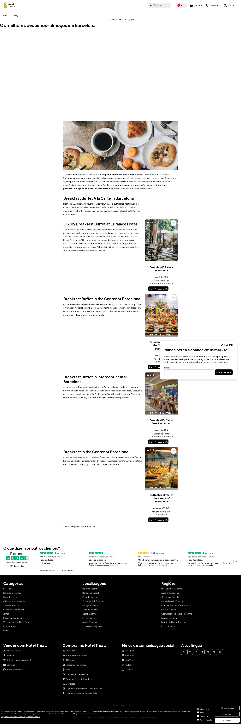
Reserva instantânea (12, 618)
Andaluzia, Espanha (170, 593)
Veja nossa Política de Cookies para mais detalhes (20, 717)
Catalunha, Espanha (170, 597)
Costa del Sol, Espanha (92, 601)
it (196, 652)
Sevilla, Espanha (89, 622)
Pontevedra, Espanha (92, 626)
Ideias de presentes (12, 593)
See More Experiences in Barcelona (79, 526)
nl (220, 652)
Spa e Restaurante (11, 597)
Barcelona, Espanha (91, 593)
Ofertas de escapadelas (14, 601)
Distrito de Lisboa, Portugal (173, 622)
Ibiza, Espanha (88, 618)
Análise (202, 713)
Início (5, 15)
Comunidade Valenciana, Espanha (176, 613)
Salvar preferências (227, 708)
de (208, 652)
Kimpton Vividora (161, 511)
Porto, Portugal (168, 626)
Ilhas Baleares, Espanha (171, 588)
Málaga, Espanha (90, 605)
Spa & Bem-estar (11, 605)
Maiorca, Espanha (90, 588)
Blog (16, 15)
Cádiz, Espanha (89, 613)
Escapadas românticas (13, 609)
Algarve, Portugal (169, 618)
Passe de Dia (9, 588)
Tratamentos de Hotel (74, 178)
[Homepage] (9, 5)
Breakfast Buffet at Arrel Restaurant (161, 421)
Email (166, 367)
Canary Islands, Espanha (172, 601)
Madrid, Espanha (89, 597)
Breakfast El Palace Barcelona (161, 269)
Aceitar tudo (227, 720)
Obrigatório (204, 709)
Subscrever (223, 372)
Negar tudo (227, 714)
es (190, 652)
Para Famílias (9, 626)
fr (214, 652)
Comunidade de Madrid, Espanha (176, 605)
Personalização (206, 720)
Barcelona (167, 283)
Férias (6, 630)
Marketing (204, 716)
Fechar (228, 345)
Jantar (6, 613)
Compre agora (158, 288)
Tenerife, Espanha (90, 609)
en (184, 652)
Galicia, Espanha (168, 609)
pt (202, 652)
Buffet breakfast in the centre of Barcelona (161, 498)
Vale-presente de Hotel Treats (17, 622)
